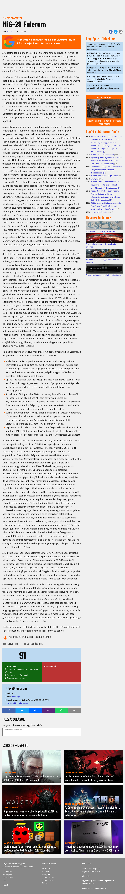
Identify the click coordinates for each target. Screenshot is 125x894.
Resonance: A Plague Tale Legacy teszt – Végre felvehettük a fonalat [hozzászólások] (106, 169)
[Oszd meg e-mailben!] (121, 32)
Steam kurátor (47, 880)
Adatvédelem (7, 877)
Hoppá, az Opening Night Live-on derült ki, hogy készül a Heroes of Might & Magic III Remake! (104, 70)
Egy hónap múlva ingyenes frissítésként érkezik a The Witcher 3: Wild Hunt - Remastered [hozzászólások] (106, 160)
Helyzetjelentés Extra (99, 212)
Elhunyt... (94, 179)
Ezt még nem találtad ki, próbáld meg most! (104, 122)
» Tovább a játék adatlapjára (16, 703)
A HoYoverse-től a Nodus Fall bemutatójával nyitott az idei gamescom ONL (103, 88)
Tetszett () (12, 643)
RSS (3, 880)
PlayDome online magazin (13, 864)
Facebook (46, 868)
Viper (9, 31)
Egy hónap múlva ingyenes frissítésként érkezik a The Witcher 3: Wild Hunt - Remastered (103, 46)
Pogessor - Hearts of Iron (92, 871)
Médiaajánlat (7, 874)
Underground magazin (90, 868)
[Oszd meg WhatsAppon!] (61, 710)
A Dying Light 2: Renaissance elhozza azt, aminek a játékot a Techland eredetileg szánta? (103, 79)
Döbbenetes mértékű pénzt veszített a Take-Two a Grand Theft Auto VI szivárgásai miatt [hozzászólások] (106, 206)
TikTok (44, 883)
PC (15, 693)
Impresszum (7, 871)
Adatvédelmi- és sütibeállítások (94, 888)
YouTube (45, 871)
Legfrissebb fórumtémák (102, 131)
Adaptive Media (88, 883)
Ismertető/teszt (12, 18)
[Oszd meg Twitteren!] (116, 32)
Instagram (46, 874)
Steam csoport (48, 877)
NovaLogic (15, 696)
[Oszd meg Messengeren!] (35, 710)
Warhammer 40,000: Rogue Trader (104, 176)
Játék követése (34, 643)
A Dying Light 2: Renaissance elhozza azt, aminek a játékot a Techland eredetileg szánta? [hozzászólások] (105, 185)
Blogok (5, 885)
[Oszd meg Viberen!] (48, 710)
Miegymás (86, 876)
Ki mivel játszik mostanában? (102, 154)
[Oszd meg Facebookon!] (111, 32)
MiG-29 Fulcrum (16, 688)
